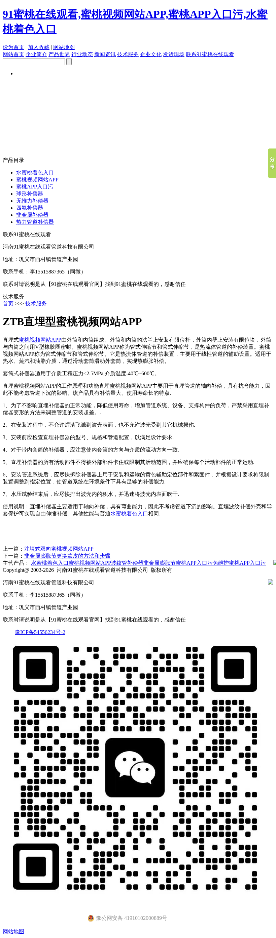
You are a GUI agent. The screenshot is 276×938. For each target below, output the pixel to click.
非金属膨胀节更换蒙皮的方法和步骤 (67, 556)
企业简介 (36, 54)
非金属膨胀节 (159, 563)
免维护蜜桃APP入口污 (239, 563)
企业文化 (151, 54)
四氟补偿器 (29, 208)
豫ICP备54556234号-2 (40, 632)
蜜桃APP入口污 (34, 186)
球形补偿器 (29, 194)
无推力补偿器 (32, 201)
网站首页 (13, 54)
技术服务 (128, 54)
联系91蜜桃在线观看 (210, 54)
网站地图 (64, 47)
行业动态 (82, 54)
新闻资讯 (105, 54)
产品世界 (59, 54)
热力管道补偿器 (35, 222)
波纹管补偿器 (127, 563)
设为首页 (13, 47)
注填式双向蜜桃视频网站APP (59, 549)
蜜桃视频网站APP (37, 179)
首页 (8, 303)
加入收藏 (38, 47)
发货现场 (173, 54)
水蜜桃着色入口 (35, 172)
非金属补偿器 (32, 215)
